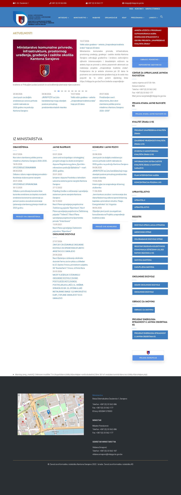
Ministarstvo (80, 17)
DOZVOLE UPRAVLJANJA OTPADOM (149, 225)
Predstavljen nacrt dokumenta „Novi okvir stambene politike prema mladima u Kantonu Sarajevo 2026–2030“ (112, 104)
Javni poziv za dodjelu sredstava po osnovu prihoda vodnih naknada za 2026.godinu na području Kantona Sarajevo (25, 104)
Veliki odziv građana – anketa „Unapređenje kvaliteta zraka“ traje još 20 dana (83, 100)
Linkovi (152, 17)
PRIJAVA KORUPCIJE (148, 358)
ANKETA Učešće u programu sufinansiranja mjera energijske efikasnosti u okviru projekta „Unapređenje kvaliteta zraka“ (149, 37)
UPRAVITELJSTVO (141, 207)
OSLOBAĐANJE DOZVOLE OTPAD (148, 239)
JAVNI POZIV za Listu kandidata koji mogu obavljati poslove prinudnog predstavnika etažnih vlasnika (109, 174)
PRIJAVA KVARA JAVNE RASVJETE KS (150, 114)
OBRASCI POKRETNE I (150, 59)
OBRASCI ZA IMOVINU (143, 309)
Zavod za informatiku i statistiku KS (118, 464)
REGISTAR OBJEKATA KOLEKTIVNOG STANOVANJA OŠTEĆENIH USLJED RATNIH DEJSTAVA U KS (149, 249)
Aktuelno (62, 17)
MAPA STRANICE (153, 9)
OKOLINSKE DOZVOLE (144, 292)
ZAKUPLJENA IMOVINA (144, 267)
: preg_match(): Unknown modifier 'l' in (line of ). (81, 374)
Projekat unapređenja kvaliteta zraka (150, 132)
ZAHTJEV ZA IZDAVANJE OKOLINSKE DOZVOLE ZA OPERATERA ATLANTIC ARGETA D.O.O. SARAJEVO (68, 248)
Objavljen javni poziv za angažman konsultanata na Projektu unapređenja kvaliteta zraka (108, 214)
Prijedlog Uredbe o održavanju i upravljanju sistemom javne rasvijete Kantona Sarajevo (70, 194)
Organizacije (111, 17)
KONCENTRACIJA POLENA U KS (147, 182)
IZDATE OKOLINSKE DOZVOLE (147, 285)
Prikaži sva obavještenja (28, 216)
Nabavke (96, 17)
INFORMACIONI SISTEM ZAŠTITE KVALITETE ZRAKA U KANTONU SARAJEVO (148, 164)
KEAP (124, 17)
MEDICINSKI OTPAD (142, 232)
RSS (131, 9)
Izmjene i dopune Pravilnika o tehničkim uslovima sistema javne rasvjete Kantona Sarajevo (70, 181)
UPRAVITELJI (139, 200)
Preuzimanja (137, 17)
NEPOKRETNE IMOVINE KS (150, 65)
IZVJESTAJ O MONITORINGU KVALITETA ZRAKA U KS (146, 153)
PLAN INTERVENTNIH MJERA (146, 175)
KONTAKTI (139, 9)
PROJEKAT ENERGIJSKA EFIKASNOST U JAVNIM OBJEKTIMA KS (150, 335)
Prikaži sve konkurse (106, 226)
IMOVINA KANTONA (143, 260)
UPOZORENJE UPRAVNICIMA (25, 184)
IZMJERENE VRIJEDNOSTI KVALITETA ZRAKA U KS (149, 142)
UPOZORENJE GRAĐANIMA (24, 168)
